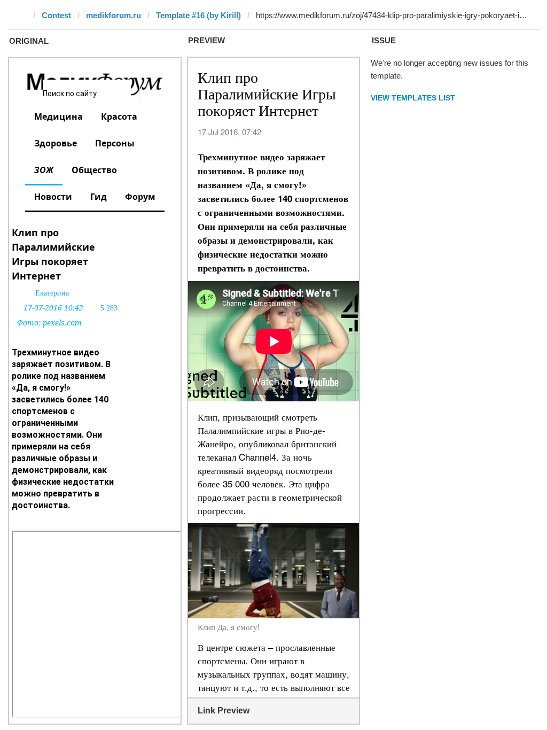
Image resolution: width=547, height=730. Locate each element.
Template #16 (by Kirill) (198, 15)
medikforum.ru (113, 15)
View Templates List (413, 98)
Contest (56, 15)
